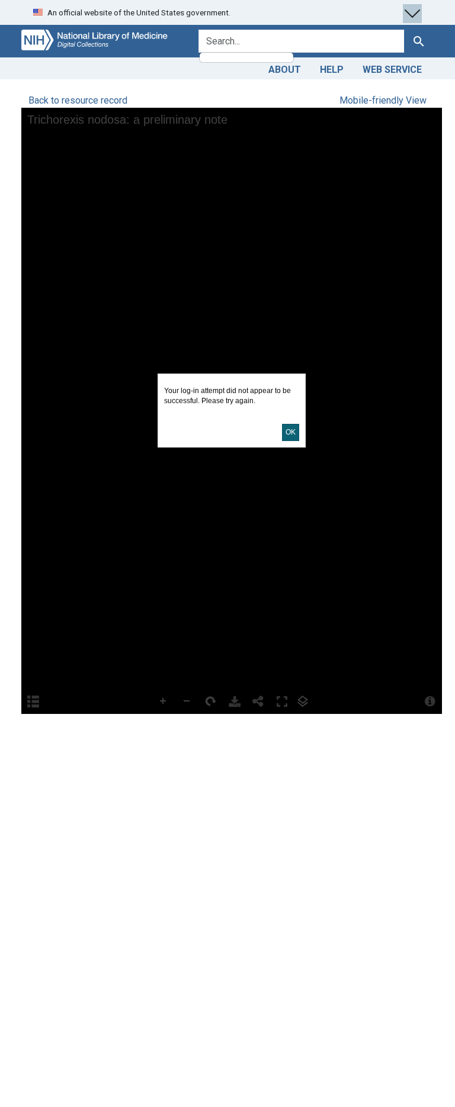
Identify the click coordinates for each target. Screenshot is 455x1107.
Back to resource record (77, 100)
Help (332, 69)
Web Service (392, 69)
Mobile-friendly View (383, 100)
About (284, 69)
